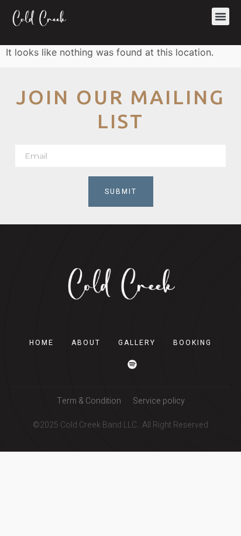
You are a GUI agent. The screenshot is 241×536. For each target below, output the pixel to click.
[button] (220, 16)
